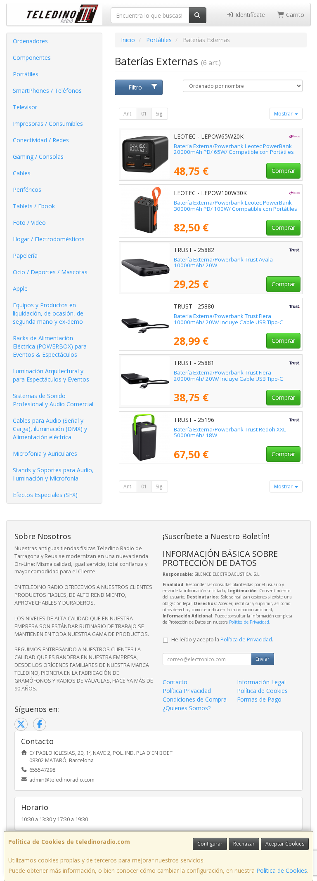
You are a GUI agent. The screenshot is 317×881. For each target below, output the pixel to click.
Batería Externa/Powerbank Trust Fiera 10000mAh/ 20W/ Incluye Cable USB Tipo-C (228, 319)
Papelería (25, 255)
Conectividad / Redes (41, 140)
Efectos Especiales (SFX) (45, 495)
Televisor (25, 107)
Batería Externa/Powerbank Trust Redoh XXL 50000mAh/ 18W (230, 432)
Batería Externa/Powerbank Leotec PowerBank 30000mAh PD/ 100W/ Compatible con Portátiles (235, 205)
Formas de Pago (259, 699)
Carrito (294, 15)
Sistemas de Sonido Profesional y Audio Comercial (53, 400)
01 (144, 113)
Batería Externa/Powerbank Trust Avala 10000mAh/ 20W (223, 262)
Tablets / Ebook (34, 206)
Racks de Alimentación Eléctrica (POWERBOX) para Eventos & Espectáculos (50, 346)
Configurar (209, 843)
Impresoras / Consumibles (48, 123)
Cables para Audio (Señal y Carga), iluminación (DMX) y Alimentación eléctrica (50, 429)
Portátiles (25, 74)
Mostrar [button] (284, 113)
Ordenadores (30, 41)
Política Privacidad (187, 691)
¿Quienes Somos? (187, 708)
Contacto (175, 682)
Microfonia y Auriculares (45, 453)
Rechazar (244, 843)
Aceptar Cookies (284, 843)
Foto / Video (29, 222)
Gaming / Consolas (38, 156)
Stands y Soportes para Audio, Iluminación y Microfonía (53, 474)
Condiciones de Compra (195, 699)
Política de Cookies (281, 870)
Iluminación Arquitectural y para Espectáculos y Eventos (51, 375)
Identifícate (249, 15)
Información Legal (261, 682)
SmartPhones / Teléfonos (47, 90)
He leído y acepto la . (222, 639)
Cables (22, 173)
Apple (20, 288)
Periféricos (27, 189)
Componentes (32, 57)
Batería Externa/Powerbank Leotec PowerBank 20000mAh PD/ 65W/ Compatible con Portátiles (234, 149)
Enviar (262, 658)
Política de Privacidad (249, 622)
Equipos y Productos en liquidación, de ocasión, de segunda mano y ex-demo (48, 313)
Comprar (283, 170)
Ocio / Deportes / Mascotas (50, 272)
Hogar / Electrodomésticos (49, 239)
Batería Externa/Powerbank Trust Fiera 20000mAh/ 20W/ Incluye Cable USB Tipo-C (228, 375)
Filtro (135, 87)
